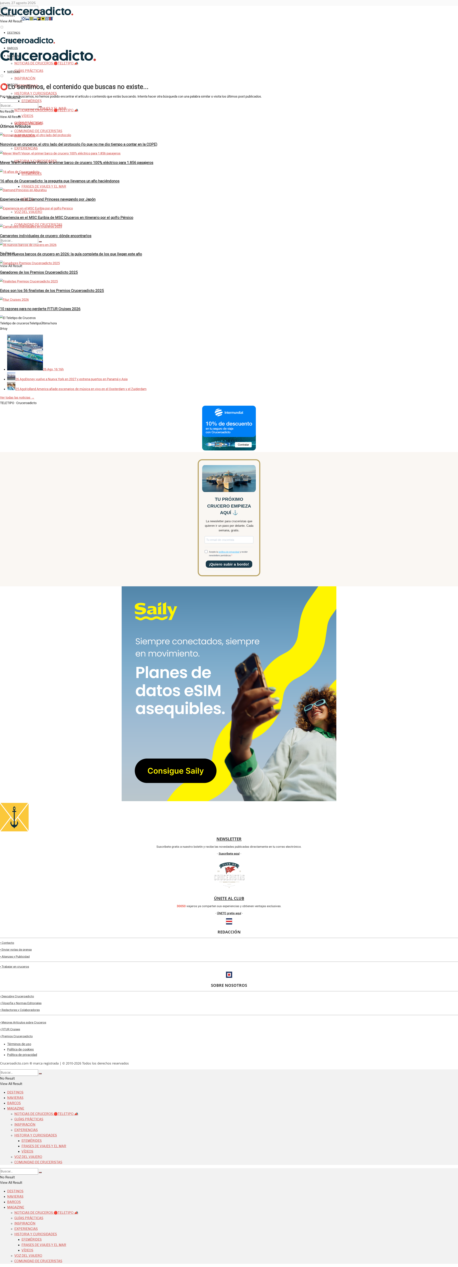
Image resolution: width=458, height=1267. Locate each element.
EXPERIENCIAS (26, 148)
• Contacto (7, 943)
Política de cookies (20, 1049)
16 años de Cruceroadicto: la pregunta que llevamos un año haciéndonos (60, 181)
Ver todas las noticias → (17, 397)
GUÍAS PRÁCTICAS (28, 71)
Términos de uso (19, 1044)
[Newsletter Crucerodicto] (14, 830)
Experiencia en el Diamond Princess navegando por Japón (48, 199)
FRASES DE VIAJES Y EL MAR (43, 186)
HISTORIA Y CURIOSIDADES (35, 93)
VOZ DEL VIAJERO (28, 212)
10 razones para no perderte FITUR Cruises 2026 (40, 309)
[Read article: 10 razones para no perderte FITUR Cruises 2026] (229, 299)
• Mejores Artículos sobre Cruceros (23, 1022)
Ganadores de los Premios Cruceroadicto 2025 (39, 272)
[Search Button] (40, 241)
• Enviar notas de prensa (16, 949)
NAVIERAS (13, 71)
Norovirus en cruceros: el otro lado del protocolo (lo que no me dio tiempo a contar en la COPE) (78, 144)
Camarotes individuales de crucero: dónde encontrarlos (45, 235)
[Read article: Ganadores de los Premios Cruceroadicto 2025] (229, 263)
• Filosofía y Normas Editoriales (21, 1003)
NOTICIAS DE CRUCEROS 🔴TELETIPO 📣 (46, 110)
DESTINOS (13, 32)
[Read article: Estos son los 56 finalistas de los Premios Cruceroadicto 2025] (229, 281)
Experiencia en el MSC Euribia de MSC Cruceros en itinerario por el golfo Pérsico (66, 217)
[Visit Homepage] (27, 43)
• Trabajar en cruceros (14, 966)
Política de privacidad (22, 1055)
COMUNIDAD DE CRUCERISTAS (38, 131)
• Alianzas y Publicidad (15, 956)
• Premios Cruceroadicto (16, 1036)
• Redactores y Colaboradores (20, 1010)
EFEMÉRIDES (31, 101)
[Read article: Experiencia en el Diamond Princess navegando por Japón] (229, 190)
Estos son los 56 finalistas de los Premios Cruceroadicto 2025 (52, 290)
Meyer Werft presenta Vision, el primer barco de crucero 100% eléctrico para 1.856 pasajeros (76, 162)
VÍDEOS (27, 1151)
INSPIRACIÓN (24, 78)
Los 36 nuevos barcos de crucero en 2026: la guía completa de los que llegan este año (71, 254)
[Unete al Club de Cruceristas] (229, 890)
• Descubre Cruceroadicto (17, 996)
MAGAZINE (15, 1108)
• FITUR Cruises (10, 1029)
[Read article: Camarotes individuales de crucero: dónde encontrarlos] (229, 226)
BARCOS (14, 1103)
